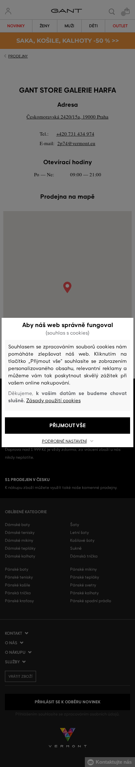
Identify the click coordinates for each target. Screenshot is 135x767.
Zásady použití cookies (53, 401)
